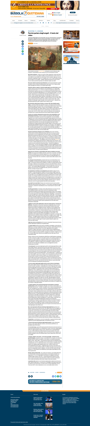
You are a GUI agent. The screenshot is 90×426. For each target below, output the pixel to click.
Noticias (58, 15)
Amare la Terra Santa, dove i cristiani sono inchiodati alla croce (38, 398)
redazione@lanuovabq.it (14, 404)
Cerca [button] (77, 20)
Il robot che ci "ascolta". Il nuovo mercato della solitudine (38, 416)
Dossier (48, 20)
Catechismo (47, 26)
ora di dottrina (32, 372)
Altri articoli (45, 391)
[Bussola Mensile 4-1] (71, 34)
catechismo (36, 372)
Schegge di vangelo (18, 22)
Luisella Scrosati (22, 35)
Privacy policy (13, 422)
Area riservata (62, 20)
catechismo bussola (42, 372)
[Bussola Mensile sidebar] (71, 47)
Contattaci (72, 20)
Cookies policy (18, 422)
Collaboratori (32, 20)
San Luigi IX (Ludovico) (61, 22)
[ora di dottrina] (71, 59)
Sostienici (41, 20)
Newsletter (72, 15)
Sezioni (26, 20)
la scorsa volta (41, 71)
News (57, 12)
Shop (55, 20)
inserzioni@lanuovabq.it (14, 406)
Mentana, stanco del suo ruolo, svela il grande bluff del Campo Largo (39, 410)
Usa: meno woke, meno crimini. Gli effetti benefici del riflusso (38, 404)
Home (13, 20)
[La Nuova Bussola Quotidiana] (27, 14)
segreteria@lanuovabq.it (15, 405)
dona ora (72, 12)
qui (56, 139)
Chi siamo (20, 20)
